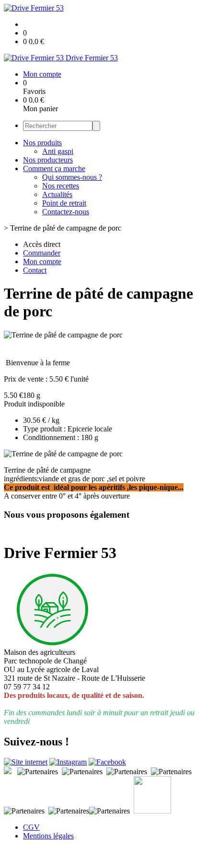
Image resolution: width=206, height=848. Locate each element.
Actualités (57, 194)
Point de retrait (64, 203)
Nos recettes (60, 186)
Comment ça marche (54, 168)
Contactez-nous (65, 212)
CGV (31, 827)
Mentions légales (48, 836)
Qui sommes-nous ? (72, 177)
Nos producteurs (48, 160)
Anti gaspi (57, 151)
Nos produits (42, 143)
